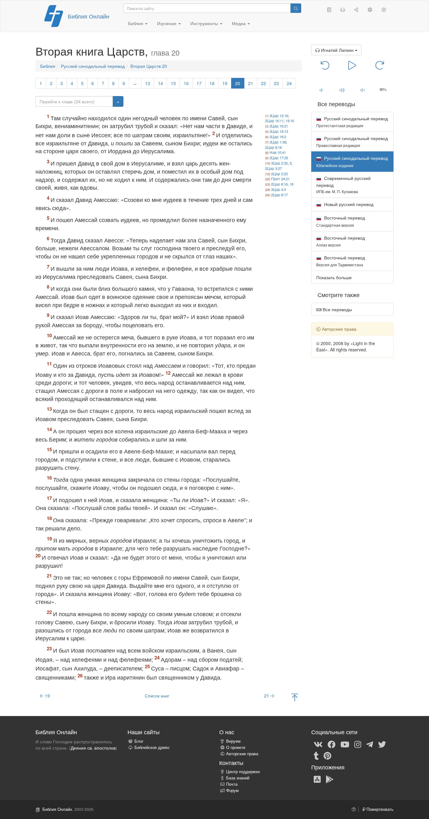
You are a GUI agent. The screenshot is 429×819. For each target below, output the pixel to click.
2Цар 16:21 (278, 125)
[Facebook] (331, 744)
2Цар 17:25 (278, 157)
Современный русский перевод (343, 184)
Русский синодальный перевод (93, 66)
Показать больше (334, 277)
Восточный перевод (340, 220)
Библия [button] (136, 23)
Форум (232, 790)
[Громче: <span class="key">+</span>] (342, 90)
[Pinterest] (327, 755)
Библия (47, 66)
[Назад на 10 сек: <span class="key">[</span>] (325, 64)
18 (212, 83)
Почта (231, 784)
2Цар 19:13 (278, 131)
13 (147, 83)
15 (173, 83)
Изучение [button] (167, 23)
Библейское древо (151, 747)
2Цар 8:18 (273, 147)
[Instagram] (357, 744)
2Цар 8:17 (279, 194)
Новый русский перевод (348, 204)
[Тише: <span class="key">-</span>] (321, 90)
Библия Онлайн (88, 16)
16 (186, 83)
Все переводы (337, 309)
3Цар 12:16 (278, 115)
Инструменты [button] (204, 23)
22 (263, 83)
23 (276, 83)
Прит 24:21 (280, 178)
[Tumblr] (316, 755)
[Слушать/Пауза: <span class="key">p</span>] (352, 64)
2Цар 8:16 (279, 184)
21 (250, 83)
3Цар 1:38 (277, 141)
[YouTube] (344, 744)
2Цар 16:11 (274, 120)
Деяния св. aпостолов (93, 748)
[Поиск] (296, 8)
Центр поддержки (243, 771)
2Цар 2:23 (279, 173)
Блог (139, 741)
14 (160, 83)
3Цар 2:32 (279, 162)
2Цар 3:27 (273, 168)
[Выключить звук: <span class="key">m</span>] (362, 90)
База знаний (237, 778)
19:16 (289, 120)
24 (289, 83)
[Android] (330, 778)
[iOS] (317, 778)
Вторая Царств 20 (148, 66)
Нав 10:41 (277, 152)
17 (199, 83)
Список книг (157, 695)
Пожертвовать (379, 809)
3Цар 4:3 (278, 189)
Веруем (233, 741)
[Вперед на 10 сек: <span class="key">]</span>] (380, 64)
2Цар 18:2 (277, 136)
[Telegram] (369, 744)
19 (224, 83)
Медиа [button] (239, 23)
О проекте (235, 747)
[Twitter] (382, 744)
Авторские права (242, 754)
